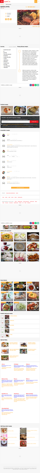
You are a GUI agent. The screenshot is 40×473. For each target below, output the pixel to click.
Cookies (22, 468)
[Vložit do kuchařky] (6, 19)
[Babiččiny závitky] (28, 25)
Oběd (9, 197)
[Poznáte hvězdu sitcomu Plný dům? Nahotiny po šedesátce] (32, 380)
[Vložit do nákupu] (8, 19)
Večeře (12, 197)
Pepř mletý (11, 202)
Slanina (20, 202)
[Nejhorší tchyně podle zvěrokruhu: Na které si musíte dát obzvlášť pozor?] (32, 395)
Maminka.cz (16, 393)
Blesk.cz (27, 378)
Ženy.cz (15, 378)
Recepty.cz (2, 4)
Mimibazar (16, 364)
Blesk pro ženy (5, 378)
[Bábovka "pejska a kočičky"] (23, 443)
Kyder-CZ (8, 176)
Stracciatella (12, 325)
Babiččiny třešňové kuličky (12, 437)
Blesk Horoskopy (29, 393)
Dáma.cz (28, 364)
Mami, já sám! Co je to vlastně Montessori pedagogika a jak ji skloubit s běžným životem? (19, 369)
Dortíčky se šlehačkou (13, 315)
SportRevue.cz (5, 393)
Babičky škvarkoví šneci (31, 437)
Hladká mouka (20, 201)
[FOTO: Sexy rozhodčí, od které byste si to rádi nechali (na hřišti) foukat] (8, 395)
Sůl (22, 202)
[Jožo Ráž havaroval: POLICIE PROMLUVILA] (8, 365)
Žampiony (28, 202)
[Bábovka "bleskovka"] (4, 443)
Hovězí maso (32, 201)
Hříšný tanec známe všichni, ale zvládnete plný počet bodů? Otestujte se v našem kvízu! (31, 369)
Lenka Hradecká (9, 144)
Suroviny (2, 46)
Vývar (25, 202)
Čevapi (11, 334)
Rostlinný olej (16, 202)
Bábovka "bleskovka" (11, 443)
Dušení (16, 197)
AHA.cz (3, 364)
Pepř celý (6, 202)
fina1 (8, 160)
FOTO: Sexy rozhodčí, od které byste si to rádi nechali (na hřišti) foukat (7, 398)
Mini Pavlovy (12, 329)
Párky (3, 202)
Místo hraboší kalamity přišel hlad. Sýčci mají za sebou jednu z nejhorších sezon (7, 413)
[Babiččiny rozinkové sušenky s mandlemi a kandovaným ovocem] (23, 430)
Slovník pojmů (20, 197)
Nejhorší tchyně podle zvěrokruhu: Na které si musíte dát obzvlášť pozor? (32, 398)
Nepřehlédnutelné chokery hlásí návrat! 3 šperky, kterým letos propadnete (19, 384)
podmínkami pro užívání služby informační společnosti (15, 124)
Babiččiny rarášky (11, 430)
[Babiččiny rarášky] (4, 430)
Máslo (36, 201)
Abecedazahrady (5, 408)
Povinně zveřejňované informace (23, 469)
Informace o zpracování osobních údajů (16, 468)
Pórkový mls (12, 320)
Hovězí (6, 197)
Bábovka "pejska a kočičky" (31, 443)
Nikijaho (8, 134)
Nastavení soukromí (26, 468)
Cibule (16, 201)
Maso (3, 197)
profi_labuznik (9, 171)
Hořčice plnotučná (26, 201)
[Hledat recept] (35, 1)
